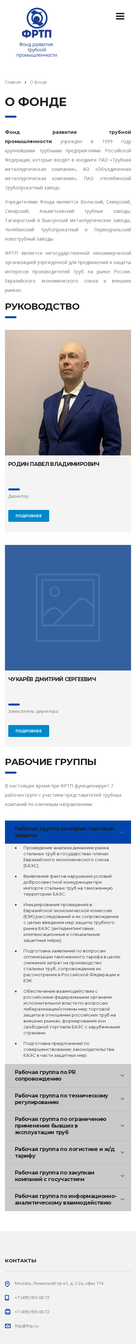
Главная (13, 82)
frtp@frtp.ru (27, 1326)
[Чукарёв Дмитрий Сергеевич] (68, 608)
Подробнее (29, 516)
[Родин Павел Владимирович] (68, 392)
